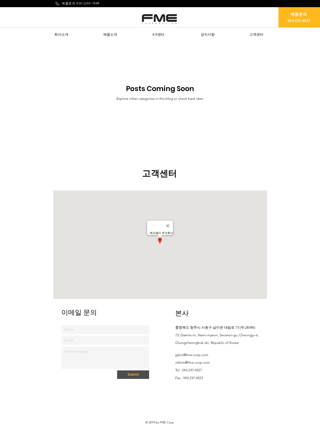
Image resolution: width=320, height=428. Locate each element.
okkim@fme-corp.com (192, 362)
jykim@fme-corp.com (191, 355)
